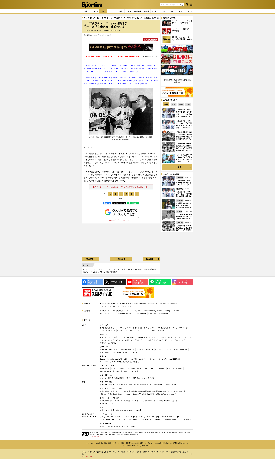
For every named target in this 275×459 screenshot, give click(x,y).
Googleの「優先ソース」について (120, 220)
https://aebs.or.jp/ (96, 436)
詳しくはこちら (87, 456)
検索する (181, 5)
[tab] (103, 11)
